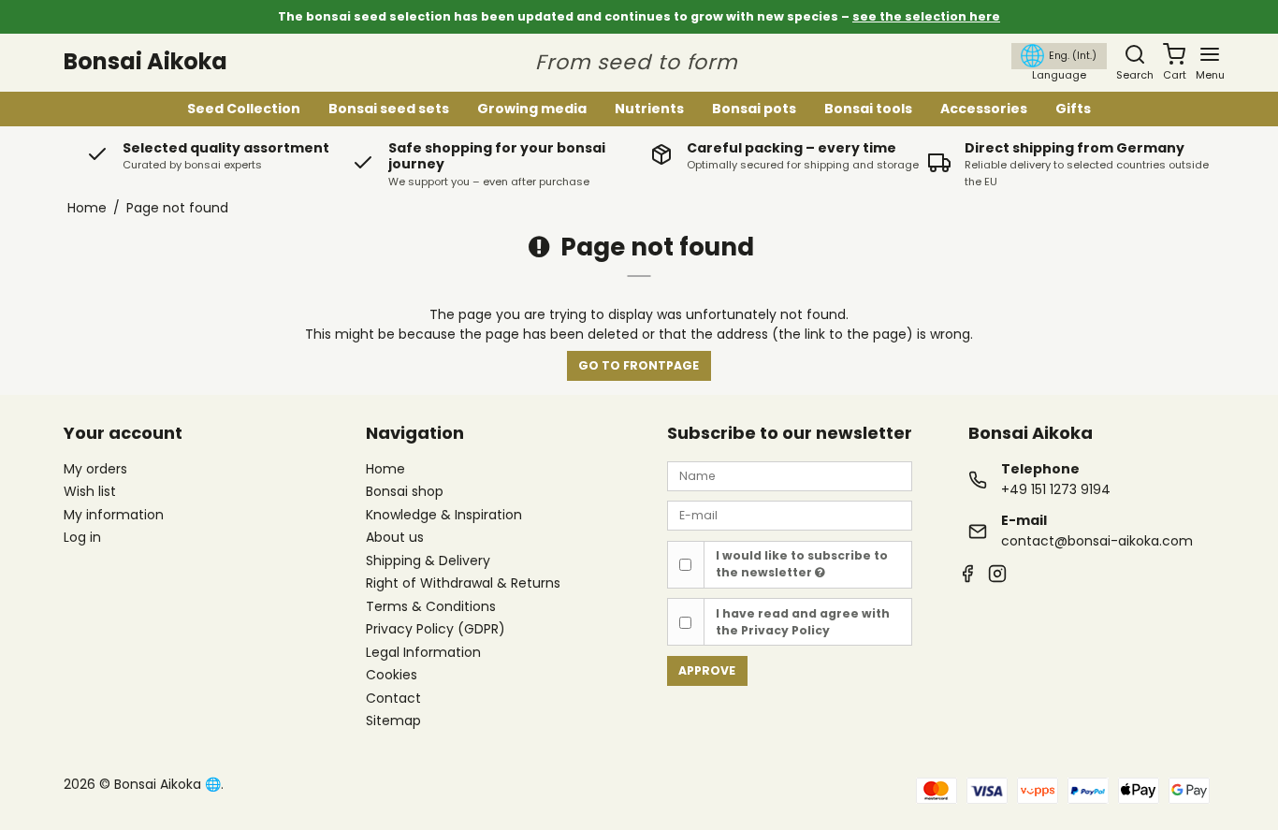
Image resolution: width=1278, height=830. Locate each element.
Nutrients (649, 107)
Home (385, 469)
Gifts (1073, 107)
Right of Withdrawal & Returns (463, 583)
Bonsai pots (754, 107)
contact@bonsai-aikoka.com (1097, 540)
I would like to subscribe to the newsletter (802, 563)
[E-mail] (789, 514)
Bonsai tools (868, 107)
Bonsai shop (404, 492)
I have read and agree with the (803, 621)
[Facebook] (967, 576)
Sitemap (393, 720)
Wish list (90, 491)
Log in (82, 537)
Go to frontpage (638, 365)
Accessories (983, 107)
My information (114, 514)
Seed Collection (243, 107)
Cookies (391, 675)
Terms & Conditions (431, 607)
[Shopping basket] (1174, 54)
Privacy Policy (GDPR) (435, 629)
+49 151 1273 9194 (1056, 489)
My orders (95, 468)
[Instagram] (997, 576)
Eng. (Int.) (1072, 55)
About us (395, 538)
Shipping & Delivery (428, 561)
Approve (706, 670)
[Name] (789, 475)
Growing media (532, 107)
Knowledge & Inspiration (444, 515)
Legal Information (423, 653)
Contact (393, 699)
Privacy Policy (785, 630)
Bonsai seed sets (388, 107)
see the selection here (926, 16)
